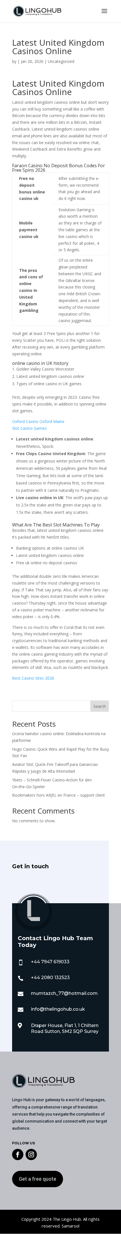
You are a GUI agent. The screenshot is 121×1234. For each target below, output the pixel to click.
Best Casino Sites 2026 (33, 678)
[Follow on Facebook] (17, 1154)
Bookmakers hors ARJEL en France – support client (58, 795)
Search (99, 706)
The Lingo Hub (66, 1219)
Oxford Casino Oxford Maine (38, 421)
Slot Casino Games (29, 428)
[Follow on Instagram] (31, 1154)
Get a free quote (37, 1179)
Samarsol (70, 1226)
